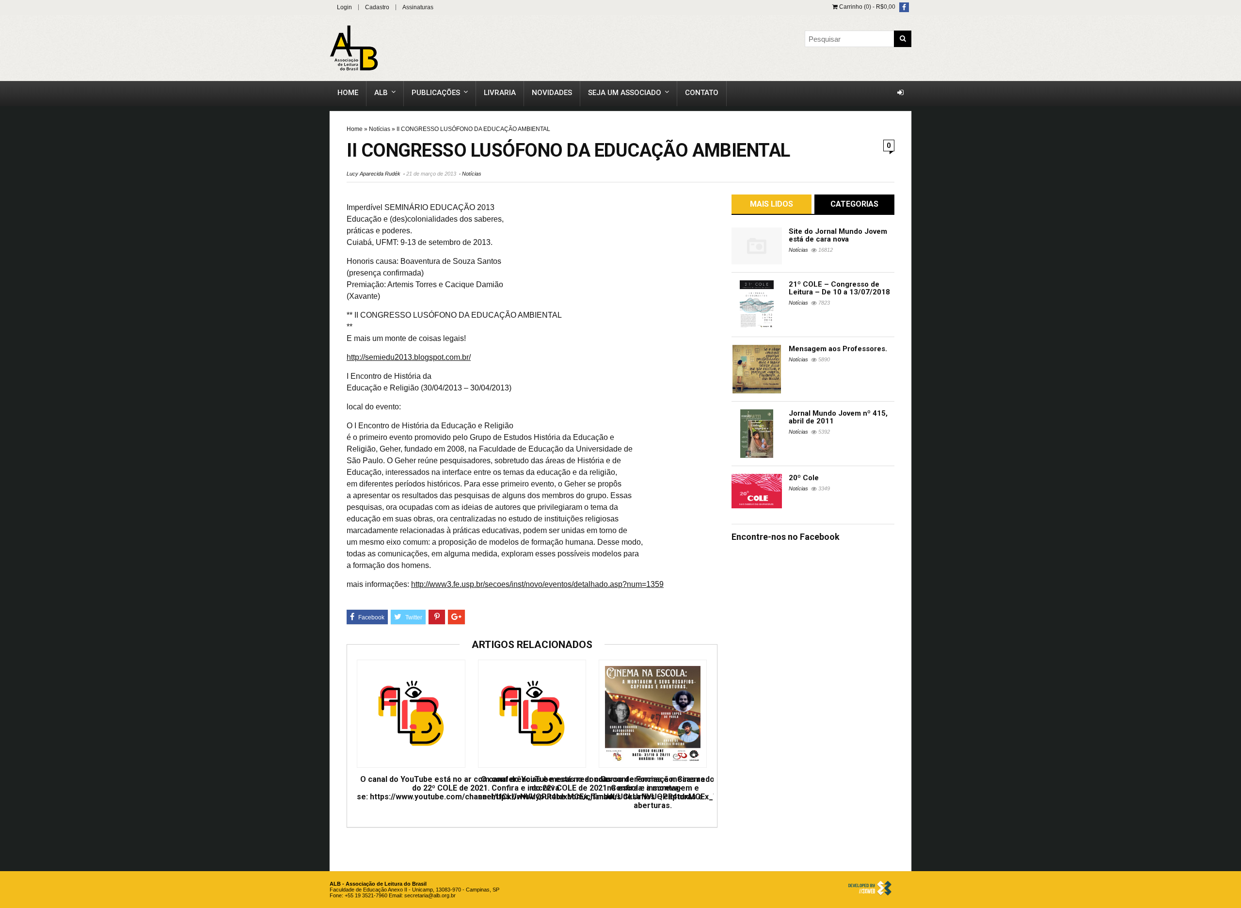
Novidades (552, 92)
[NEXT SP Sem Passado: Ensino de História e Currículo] (1231, 429)
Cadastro (377, 7)
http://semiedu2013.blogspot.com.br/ (409, 357)
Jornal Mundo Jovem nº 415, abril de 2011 (838, 417)
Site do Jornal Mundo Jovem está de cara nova (838, 235)
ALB (381, 92)
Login (344, 7)
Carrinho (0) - (866, 6)
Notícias (379, 129)
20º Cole (804, 477)
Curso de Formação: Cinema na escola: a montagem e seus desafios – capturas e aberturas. (653, 792)
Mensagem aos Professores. (838, 348)
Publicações (436, 92)
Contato (701, 92)
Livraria (500, 92)
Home (347, 92)
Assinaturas (417, 7)
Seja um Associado (624, 92)
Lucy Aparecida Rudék (373, 174)
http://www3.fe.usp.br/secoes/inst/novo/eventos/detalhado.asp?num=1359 (537, 584)
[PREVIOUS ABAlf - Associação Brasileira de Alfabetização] (9, 429)
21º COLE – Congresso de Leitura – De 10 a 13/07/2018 (839, 288)
